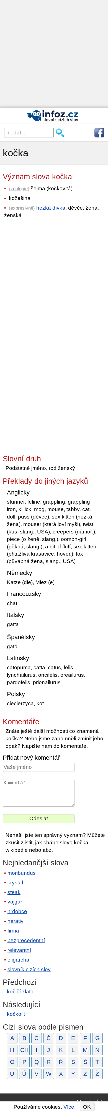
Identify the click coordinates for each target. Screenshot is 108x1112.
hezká (43, 208)
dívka (58, 208)
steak (13, 892)
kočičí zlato (20, 991)
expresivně (22, 208)
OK (87, 1107)
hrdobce (17, 911)
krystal (15, 883)
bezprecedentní (26, 940)
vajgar (14, 902)
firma (13, 931)
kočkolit (16, 1014)
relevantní (19, 950)
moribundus (21, 873)
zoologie (19, 188)
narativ (15, 921)
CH (24, 1050)
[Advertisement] (54, 54)
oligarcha (18, 960)
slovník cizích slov (29, 969)
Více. (69, 1107)
